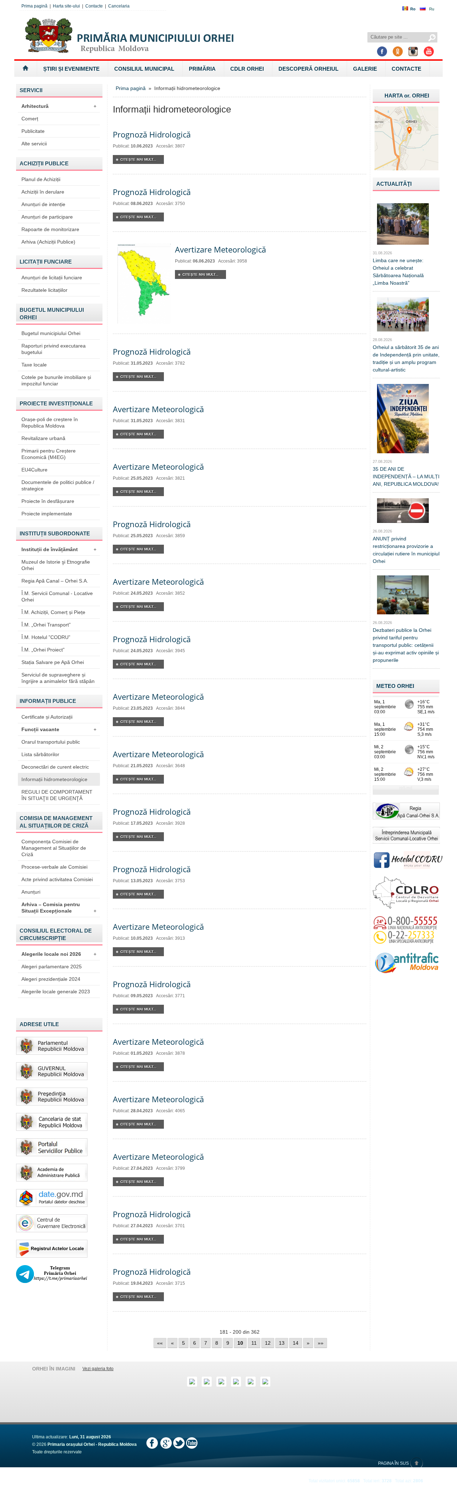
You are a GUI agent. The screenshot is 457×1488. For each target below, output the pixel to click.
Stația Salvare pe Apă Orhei (52, 662)
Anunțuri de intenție (43, 204)
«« (160, 1343)
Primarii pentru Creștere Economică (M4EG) (48, 454)
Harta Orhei (407, 96)
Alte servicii (34, 143)
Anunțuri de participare (47, 217)
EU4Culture (34, 470)
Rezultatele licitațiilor (44, 290)
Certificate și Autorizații (46, 717)
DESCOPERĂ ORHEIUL (308, 69)
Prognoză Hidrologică (152, 134)
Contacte (94, 6)
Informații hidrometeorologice (54, 779)
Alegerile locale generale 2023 (55, 991)
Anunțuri (30, 892)
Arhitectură (58, 106)
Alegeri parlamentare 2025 (51, 966)
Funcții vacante (58, 729)
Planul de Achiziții (40, 179)
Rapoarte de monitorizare (50, 229)
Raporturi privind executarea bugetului (53, 349)
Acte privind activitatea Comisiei (57, 879)
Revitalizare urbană (43, 438)
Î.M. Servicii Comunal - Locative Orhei (57, 596)
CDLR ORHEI (247, 69)
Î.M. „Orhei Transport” (46, 625)
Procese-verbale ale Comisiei (54, 867)
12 (268, 1343)
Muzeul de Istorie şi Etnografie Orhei (55, 565)
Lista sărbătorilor (40, 754)
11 (254, 1343)
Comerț (29, 118)
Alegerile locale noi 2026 (58, 954)
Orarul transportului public (50, 742)
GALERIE (365, 69)
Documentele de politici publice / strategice (57, 485)
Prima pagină (34, 6)
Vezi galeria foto (98, 1368)
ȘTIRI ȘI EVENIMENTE (71, 69)
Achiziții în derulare (42, 192)
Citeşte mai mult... (138, 159)
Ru (431, 9)
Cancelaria (119, 6)
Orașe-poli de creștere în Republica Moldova (49, 422)
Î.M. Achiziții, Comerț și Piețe (53, 612)
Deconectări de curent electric (55, 767)
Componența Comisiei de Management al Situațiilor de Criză (53, 848)
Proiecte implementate (46, 513)
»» (320, 1343)
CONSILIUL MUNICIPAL (144, 69)
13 (282, 1343)
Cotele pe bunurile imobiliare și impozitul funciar (56, 380)
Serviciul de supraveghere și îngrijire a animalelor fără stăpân (58, 678)
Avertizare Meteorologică (220, 249)
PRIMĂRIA (202, 69)
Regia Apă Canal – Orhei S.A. (54, 581)
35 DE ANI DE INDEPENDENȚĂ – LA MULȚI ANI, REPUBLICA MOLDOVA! (406, 476)
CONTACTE (406, 69)
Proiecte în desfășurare (47, 501)
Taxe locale (34, 365)
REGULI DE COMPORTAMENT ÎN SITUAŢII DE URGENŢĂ (56, 795)
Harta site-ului (66, 6)
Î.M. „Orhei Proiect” (43, 650)
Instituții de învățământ (58, 549)
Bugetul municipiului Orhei (50, 333)
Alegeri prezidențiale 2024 (50, 979)
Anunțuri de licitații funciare (51, 277)
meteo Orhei (395, 686)
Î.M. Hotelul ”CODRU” (45, 637)
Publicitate (33, 131)
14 (295, 1343)
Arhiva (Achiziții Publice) (48, 242)
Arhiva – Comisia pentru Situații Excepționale (58, 908)
